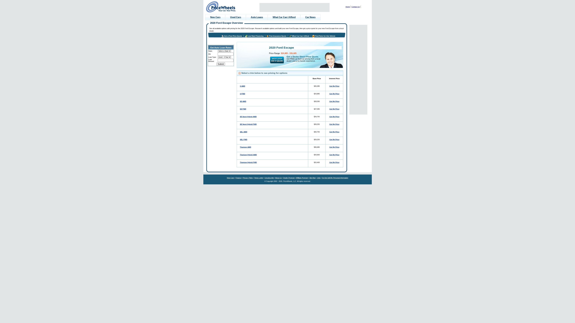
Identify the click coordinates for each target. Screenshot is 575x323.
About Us (278, 178)
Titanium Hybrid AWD (248, 155)
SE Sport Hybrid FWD (248, 124)
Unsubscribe (269, 178)
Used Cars (235, 17)
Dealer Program (289, 178)
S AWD (242, 86)
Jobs (319, 178)
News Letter (258, 178)
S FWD (242, 94)
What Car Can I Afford (284, 17)
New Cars (215, 17)
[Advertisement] (294, 7)
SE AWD (243, 101)
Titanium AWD (245, 147)
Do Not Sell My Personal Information (335, 178)
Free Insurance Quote (277, 36)
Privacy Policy (248, 178)
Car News (310, 17)
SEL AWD (243, 132)
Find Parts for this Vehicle (325, 36)
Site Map (312, 178)
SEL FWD (243, 139)
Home (348, 7)
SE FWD (243, 109)
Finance (238, 178)
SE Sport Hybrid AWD (248, 117)
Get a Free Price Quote (233, 36)
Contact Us (356, 7)
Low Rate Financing (256, 36)
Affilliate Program (302, 178)
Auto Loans (257, 17)
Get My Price (334, 86)
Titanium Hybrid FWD (248, 162)
